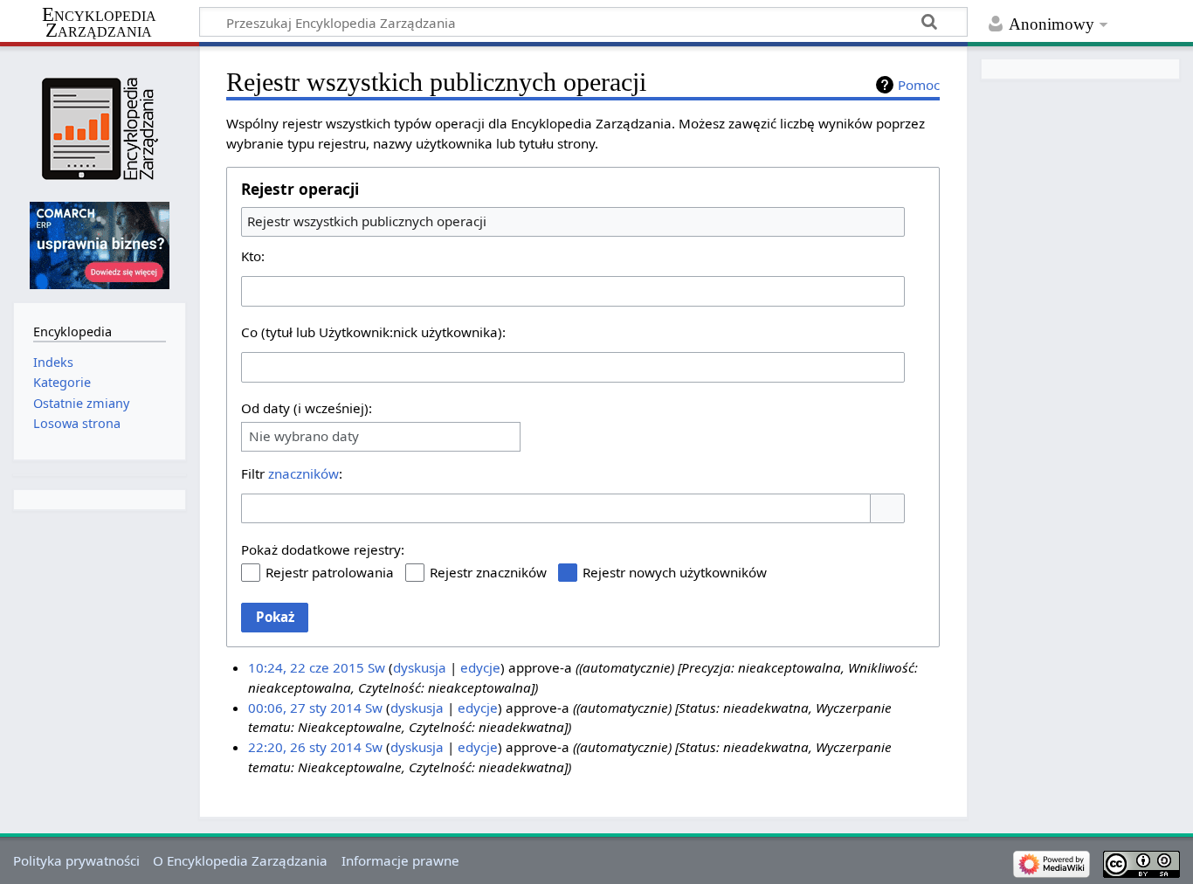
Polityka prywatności (76, 860)
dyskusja (419, 667)
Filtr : (291, 473)
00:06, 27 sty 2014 (305, 707)
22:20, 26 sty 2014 (305, 747)
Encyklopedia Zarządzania (99, 22)
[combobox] (573, 222)
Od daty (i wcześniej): (306, 408)
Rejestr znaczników (488, 572)
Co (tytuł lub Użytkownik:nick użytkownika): (373, 332)
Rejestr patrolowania (329, 572)
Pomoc (919, 84)
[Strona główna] (99, 129)
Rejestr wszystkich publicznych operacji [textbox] (366, 221)
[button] (887, 509)
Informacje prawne (400, 860)
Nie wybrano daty (304, 436)
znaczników (303, 473)
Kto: (253, 256)
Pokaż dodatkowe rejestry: (322, 549)
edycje (480, 667)
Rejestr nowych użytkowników (675, 572)
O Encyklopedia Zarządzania (240, 860)
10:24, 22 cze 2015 (306, 667)
